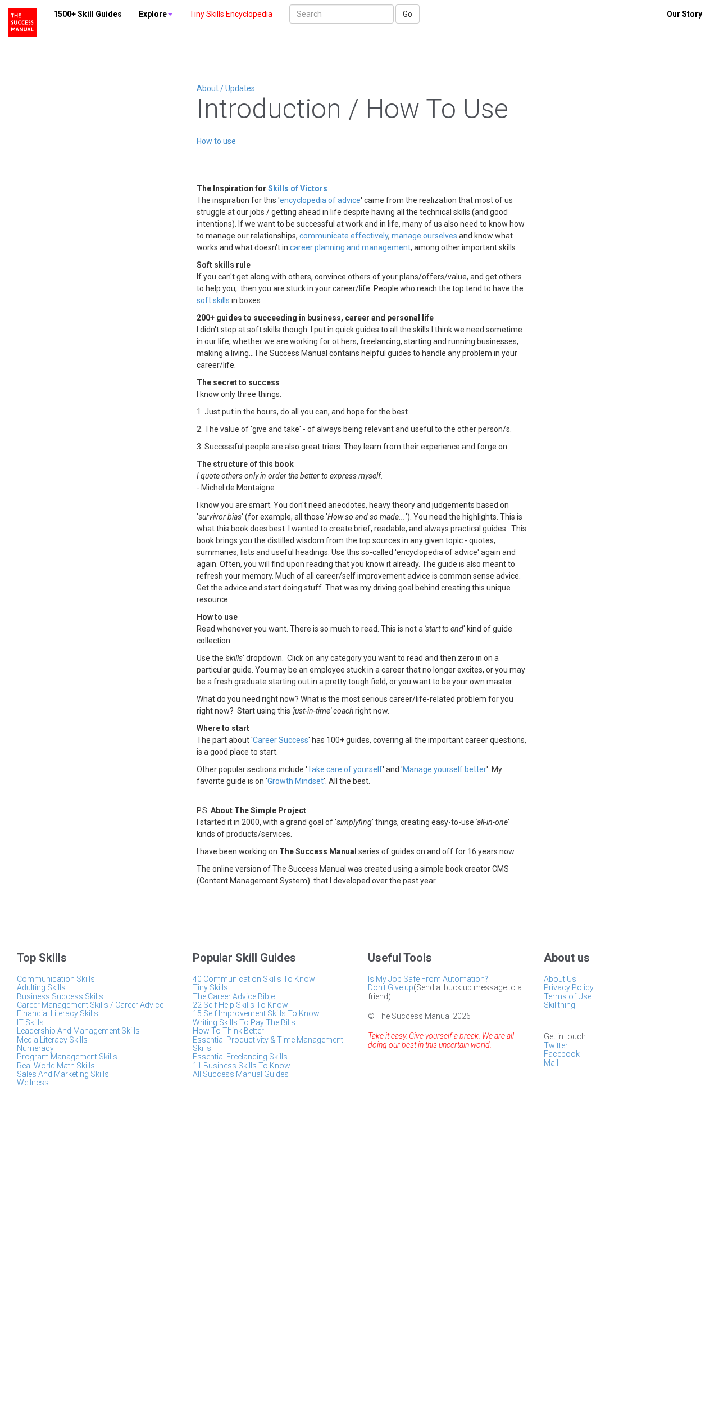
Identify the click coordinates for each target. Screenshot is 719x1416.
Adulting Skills (41, 987)
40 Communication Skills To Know (254, 979)
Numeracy (35, 1048)
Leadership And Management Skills (78, 1030)
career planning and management (350, 247)
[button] (155, 14)
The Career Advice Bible (234, 996)
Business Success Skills (60, 996)
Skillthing (559, 1004)
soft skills (213, 300)
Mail (551, 1062)
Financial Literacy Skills (57, 1013)
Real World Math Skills (56, 1065)
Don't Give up (390, 987)
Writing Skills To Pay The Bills (244, 1022)
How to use (216, 141)
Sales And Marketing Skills (63, 1074)
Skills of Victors (297, 188)
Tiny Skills (210, 987)
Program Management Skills (67, 1056)
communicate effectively (343, 235)
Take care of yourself (345, 769)
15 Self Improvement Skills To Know (256, 1013)
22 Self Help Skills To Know (240, 1004)
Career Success (280, 740)
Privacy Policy (569, 987)
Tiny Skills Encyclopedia (230, 14)
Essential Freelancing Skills (240, 1056)
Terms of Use (567, 996)
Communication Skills (56, 979)
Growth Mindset (295, 781)
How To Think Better (228, 1030)
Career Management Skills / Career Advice (90, 1004)
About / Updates (226, 88)
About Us (560, 979)
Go (407, 14)
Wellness (33, 1082)
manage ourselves (424, 235)
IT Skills (30, 1022)
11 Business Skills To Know (241, 1065)
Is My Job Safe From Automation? (428, 979)
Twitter (556, 1045)
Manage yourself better (444, 769)
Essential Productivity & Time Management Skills (268, 1044)
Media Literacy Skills (52, 1039)
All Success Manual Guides (241, 1074)
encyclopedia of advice (320, 200)
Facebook (562, 1053)
